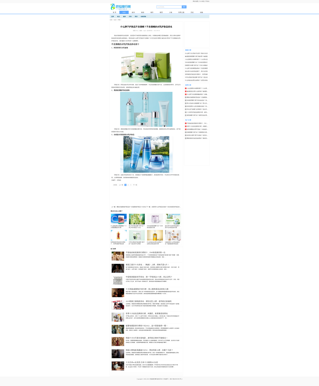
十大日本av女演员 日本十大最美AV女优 (142, 362)
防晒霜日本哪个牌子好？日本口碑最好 (196, 65)
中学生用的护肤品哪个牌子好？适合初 (196, 77)
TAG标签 (201, 1)
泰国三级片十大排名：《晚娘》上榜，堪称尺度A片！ (147, 265)
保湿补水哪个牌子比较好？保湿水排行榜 (199, 135)
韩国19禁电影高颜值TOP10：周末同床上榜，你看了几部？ (149, 350)
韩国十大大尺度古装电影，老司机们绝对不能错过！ (147, 338)
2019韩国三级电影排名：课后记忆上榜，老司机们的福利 (148, 301)
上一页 (121, 185)
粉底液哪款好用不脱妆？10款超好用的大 (199, 129)
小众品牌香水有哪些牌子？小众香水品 (196, 59)
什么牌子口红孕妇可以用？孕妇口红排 (196, 53)
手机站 (207, 1)
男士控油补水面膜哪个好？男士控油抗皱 (199, 103)
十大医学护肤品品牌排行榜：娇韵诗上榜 (199, 112)
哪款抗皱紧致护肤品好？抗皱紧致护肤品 (199, 97)
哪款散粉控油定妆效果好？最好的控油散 (199, 138)
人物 (170, 12)
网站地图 (195, 1)
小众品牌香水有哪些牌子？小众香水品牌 (199, 88)
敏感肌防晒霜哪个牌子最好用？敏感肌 (196, 56)
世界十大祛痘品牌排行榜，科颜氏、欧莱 (199, 126)
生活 (124, 12)
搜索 (184, 7)
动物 (201, 12)
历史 (192, 12)
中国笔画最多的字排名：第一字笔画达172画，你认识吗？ (149, 277)
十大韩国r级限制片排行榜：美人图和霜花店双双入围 (147, 289)
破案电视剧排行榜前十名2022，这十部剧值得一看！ (147, 326)
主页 (111, 20)
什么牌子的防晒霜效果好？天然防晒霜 (196, 68)
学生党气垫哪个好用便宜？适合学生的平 (199, 109)
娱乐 (133, 12)
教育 (161, 12)
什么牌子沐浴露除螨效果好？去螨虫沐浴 (199, 94)
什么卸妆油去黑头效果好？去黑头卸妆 (196, 80)
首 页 (114, 12)
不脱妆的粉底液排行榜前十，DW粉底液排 (199, 123)
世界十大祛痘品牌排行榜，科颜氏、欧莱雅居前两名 (147, 313)
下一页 (135, 185)
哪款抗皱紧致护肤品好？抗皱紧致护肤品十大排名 (131, 207)
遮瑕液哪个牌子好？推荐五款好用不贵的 (199, 115)
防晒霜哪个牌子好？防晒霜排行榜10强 (198, 132)
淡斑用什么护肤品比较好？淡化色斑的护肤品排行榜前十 (168, 207)
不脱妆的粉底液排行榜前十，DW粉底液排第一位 (145, 252)
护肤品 (119, 180)
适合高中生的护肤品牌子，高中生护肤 (196, 71)
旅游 (142, 12)
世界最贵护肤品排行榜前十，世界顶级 (196, 74)
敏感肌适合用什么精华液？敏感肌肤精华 (199, 91)
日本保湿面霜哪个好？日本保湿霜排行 (196, 62)
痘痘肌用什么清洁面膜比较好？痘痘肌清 (199, 106)
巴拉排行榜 (153, 379)
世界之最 (181, 12)
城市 (151, 12)
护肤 (119, 20)
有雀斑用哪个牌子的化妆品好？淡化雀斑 (199, 100)
